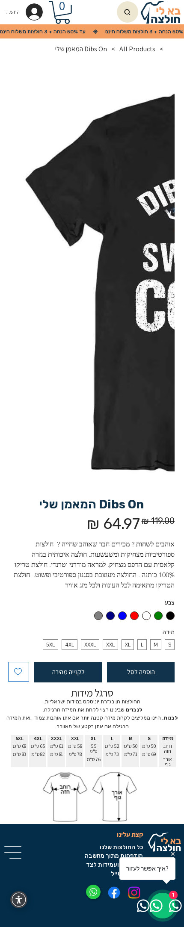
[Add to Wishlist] (18, 672)
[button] (62, 12)
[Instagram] (134, 892)
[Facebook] (114, 892)
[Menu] (13, 852)
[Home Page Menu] (171, 48)
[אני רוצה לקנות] (127, 12)
